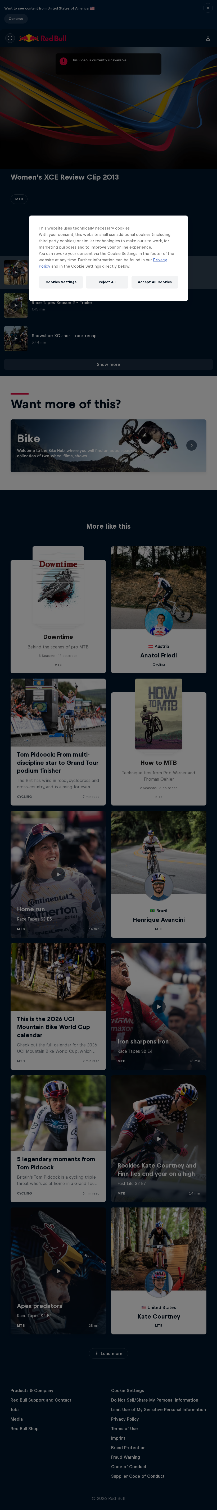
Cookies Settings (61, 282)
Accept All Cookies (155, 282)
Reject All (107, 282)
